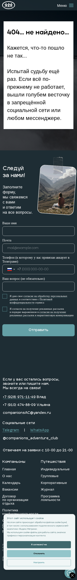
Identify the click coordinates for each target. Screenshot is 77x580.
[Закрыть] (72, 575)
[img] (8, 5)
